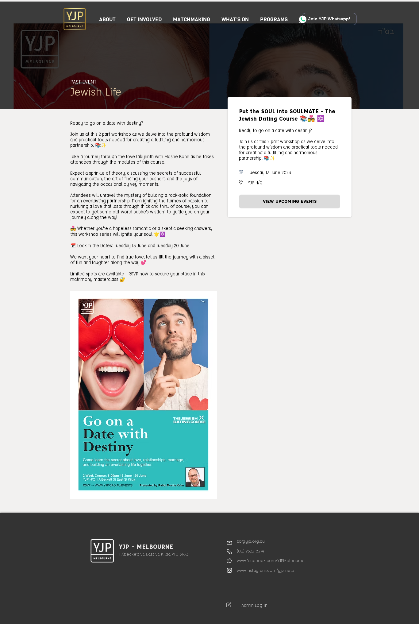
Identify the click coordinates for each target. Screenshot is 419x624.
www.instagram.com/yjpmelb (265, 570)
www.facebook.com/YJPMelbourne (271, 560)
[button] (144, 19)
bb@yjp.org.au (251, 541)
